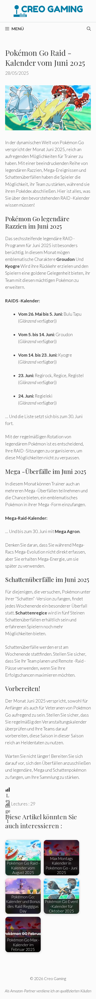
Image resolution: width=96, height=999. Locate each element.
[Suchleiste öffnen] (89, 28)
